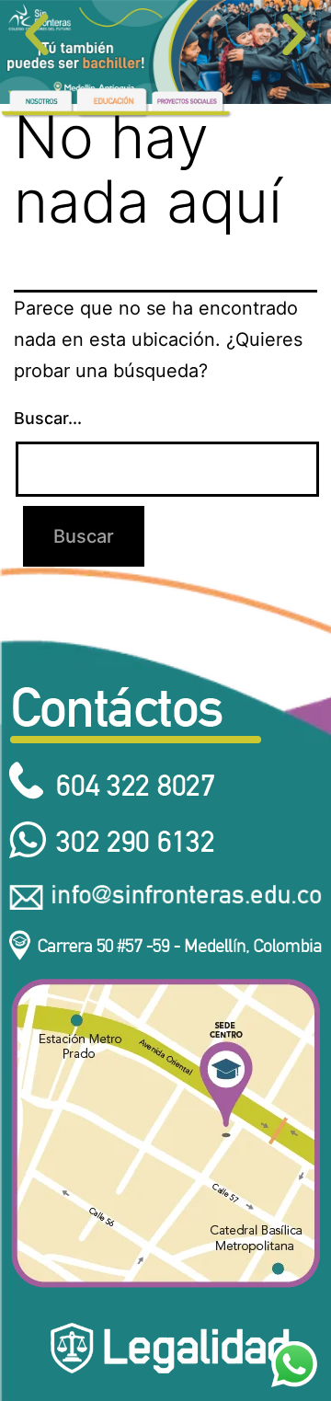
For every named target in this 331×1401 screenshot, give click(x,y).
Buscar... (48, 418)
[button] (36, 35)
